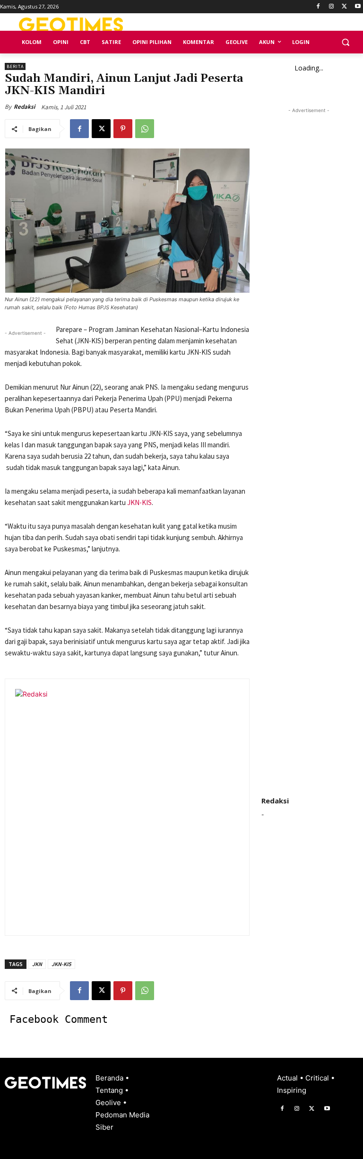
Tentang (110, 1090)
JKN (37, 963)
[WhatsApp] (144, 128)
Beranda (110, 1077)
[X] (344, 6)
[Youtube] (357, 6)
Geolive (109, 1102)
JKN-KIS (139, 502)
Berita (15, 66)
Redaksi (24, 107)
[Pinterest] (122, 128)
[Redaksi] (133, 807)
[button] (345, 42)
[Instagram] (331, 6)
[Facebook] (318, 6)
